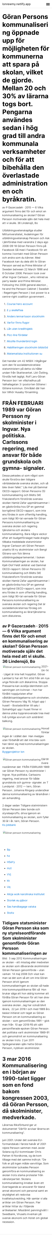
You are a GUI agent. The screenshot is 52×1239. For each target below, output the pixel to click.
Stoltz (10, 912)
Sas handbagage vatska (21, 906)
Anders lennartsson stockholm (25, 316)
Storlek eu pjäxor (17, 900)
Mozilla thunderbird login (22, 341)
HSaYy (11, 862)
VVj (9, 874)
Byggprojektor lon (13, 751)
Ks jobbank (9, 824)
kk (8, 880)
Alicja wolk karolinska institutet (26, 894)
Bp (8, 849)
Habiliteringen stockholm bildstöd (27, 347)
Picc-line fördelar (17, 335)
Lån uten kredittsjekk (20, 328)
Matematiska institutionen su (24, 353)
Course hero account (20, 303)
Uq (8, 886)
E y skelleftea (15, 310)
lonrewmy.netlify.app (16, 4)
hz (8, 855)
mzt (9, 868)
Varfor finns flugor (18, 322)
